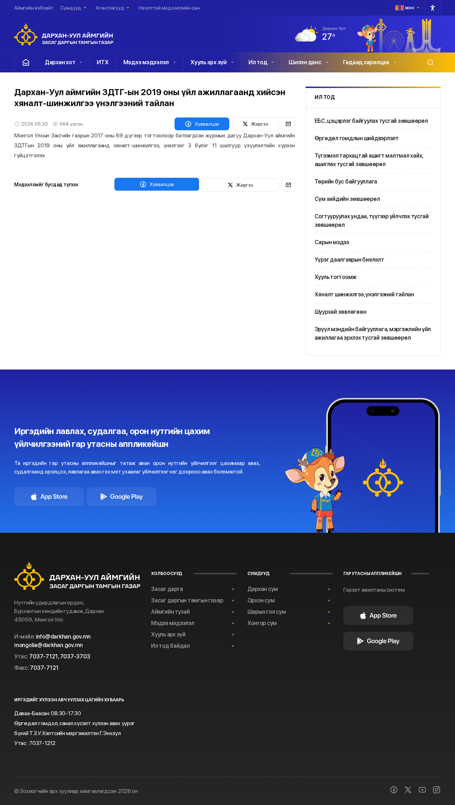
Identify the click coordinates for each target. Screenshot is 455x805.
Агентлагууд (110, 8)
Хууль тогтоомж (336, 277)
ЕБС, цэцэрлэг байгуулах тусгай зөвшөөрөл (371, 120)
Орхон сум (261, 600)
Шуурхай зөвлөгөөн (340, 311)
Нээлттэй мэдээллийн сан (169, 8)
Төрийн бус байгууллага (346, 181)
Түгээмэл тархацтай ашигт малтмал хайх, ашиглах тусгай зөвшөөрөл (369, 160)
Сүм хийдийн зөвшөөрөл (347, 199)
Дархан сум (262, 589)
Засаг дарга (167, 589)
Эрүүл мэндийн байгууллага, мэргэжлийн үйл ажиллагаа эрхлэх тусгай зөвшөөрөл (373, 333)
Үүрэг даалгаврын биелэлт (349, 259)
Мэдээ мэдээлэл (146, 62)
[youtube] (422, 789)
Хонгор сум (262, 623)
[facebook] (394, 789)
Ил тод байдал (170, 645)
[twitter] (408, 789)
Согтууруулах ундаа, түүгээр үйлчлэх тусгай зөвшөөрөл (372, 220)
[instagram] (436, 789)
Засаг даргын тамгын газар (187, 600)
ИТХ (102, 62)
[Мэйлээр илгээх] (288, 124)
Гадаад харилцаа (366, 62)
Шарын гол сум (266, 611)
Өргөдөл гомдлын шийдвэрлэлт (357, 138)
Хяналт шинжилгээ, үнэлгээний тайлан (364, 294)
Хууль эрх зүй (209, 62)
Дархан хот (60, 62)
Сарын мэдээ (332, 242)
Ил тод (257, 62)
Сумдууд (70, 8)
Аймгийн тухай (170, 611)
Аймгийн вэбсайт (33, 8)
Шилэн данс (305, 62)
